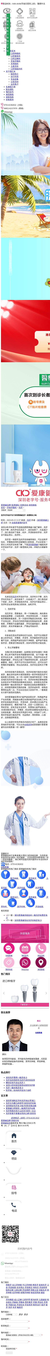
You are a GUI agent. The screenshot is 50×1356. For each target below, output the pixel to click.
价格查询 (10, 100)
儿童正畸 (18, 1290)
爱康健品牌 (6, 505)
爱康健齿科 (6, 1123)
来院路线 (10, 94)
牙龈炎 (15, 1302)
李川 (38, 1021)
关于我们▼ (11, 71)
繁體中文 (41, 4)
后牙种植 (16, 1293)
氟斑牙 (20, 1307)
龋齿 (43, 1293)
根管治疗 (14, 897)
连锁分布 (15, 1120)
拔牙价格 (21, 907)
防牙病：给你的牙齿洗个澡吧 (18, 1090)
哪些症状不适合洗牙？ (15, 1083)
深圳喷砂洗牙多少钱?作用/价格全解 (21, 1106)
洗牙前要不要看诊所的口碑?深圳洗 (21, 1113)
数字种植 (14, 878)
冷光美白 (20, 1287)
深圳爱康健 (33, 545)
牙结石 (40, 1302)
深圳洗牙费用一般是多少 (16, 1077)
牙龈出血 (12, 1305)
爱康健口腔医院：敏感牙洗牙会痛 (20, 1108)
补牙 (15, 1307)
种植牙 (9, 1285)
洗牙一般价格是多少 (14, 1088)
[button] (46, 993)
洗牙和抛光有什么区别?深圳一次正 (21, 1111)
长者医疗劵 (11, 87)
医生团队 (10, 89)
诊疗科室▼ (11, 51)
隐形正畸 (10, 1290)
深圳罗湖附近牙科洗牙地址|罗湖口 (20, 1101)
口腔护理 (26, 1300)
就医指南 (10, 97)
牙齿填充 (29, 1305)
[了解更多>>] (25, 1007)
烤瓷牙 (35, 1285)
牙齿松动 (20, 1305)
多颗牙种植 (25, 1293)
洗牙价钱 (21, 888)
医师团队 (15, 505)
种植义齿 (34, 1290)
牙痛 (35, 1302)
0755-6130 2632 (25, 1118)
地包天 (36, 1287)
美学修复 (32, 897)
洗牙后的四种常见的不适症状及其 (20, 1080)
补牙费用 (39, 888)
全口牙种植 (17, 1285)
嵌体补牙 (43, 1285)
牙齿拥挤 (26, 1290)
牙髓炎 (21, 1302)
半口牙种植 (27, 1285)
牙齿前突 (43, 1287)
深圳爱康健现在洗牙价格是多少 (28, 920)
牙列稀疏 (10, 1300)
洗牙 (21, 508)
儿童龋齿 (43, 1300)
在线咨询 (28, 725)
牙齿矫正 (29, 1287)
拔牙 (43, 1305)
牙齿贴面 (39, 907)
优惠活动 (24, 505)
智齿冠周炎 (35, 1293)
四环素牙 (29, 1302)
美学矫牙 (32, 878)
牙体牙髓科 (12, 508)
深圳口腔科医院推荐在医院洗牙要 (20, 1085)
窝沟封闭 (34, 1300)
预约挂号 (10, 92)
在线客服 (15, 523)
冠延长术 (43, 1290)
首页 (3, 508)
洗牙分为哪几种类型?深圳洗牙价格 (21, 1103)
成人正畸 (18, 1300)
